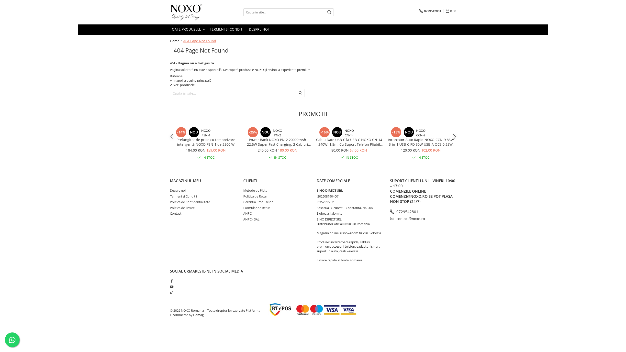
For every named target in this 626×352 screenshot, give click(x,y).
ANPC (247, 213)
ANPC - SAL (251, 219)
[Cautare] (329, 12)
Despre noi (259, 29)
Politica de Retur (255, 196)
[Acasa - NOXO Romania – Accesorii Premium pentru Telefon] (194, 12)
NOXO (206, 130)
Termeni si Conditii (227, 29)
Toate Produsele (186, 29)
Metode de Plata (255, 190)
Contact (175, 213)
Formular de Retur (256, 208)
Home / (176, 41)
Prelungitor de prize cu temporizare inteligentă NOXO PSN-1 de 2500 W (206, 142)
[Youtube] (171, 287)
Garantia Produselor (258, 202)
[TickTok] (171, 292)
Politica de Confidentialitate (190, 202)
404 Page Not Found (199, 41)
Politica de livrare (182, 208)
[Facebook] (171, 281)
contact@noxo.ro (410, 218)
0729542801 (406, 211)
